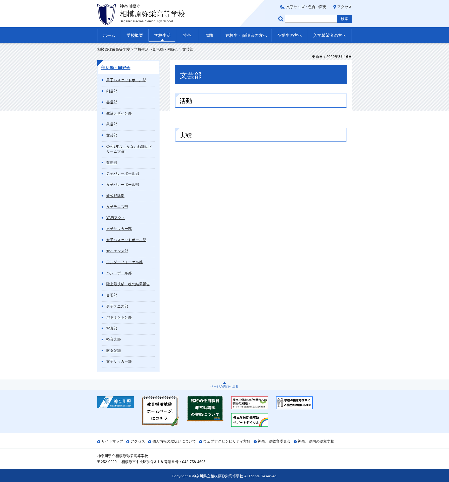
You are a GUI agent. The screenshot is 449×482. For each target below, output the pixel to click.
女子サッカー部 (119, 361)
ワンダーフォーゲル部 (124, 262)
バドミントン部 (119, 317)
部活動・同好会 (165, 49)
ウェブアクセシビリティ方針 (226, 441)
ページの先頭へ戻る (224, 386)
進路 (209, 35)
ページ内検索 (281, 19)
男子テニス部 (117, 306)
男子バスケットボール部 (126, 80)
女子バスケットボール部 (126, 240)
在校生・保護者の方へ (246, 35)
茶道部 (111, 124)
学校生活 (162, 35)
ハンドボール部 (119, 273)
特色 (187, 35)
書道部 (111, 102)
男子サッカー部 (119, 229)
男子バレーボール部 (122, 173)
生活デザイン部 (119, 113)
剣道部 (111, 91)
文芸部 (111, 135)
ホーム (109, 35)
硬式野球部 (115, 196)
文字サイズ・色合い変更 (306, 7)
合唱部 (111, 295)
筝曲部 (111, 162)
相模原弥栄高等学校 (113, 49)
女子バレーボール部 (122, 184)
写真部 (111, 328)
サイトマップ (112, 441)
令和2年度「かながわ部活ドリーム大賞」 (129, 149)
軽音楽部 (113, 339)
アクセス (344, 7)
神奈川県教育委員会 (274, 441)
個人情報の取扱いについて (174, 441)
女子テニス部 (117, 207)
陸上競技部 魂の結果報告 (128, 284)
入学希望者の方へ (329, 35)
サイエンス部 (117, 251)
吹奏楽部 (113, 350)
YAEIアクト (115, 218)
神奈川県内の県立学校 (316, 441)
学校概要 (135, 35)
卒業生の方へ (289, 35)
